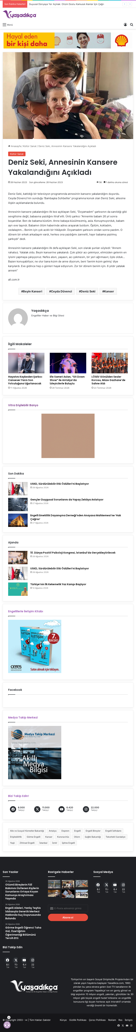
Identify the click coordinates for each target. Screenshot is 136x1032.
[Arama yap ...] (131, 24)
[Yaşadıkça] (19, 14)
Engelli (77, 830)
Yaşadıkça (40, 310)
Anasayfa (15, 146)
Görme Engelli (33, 836)
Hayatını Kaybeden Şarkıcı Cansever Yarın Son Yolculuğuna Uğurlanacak (25, 380)
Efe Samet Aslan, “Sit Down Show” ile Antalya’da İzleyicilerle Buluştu (67, 380)
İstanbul (43, 843)
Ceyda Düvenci (61, 291)
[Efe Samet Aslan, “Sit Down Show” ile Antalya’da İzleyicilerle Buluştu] (68, 363)
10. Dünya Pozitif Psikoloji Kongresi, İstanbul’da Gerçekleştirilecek (72, 552)
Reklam (112, 1020)
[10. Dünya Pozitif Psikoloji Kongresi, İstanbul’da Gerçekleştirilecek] (18, 557)
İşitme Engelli (68, 843)
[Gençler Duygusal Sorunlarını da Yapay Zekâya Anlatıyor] (18, 504)
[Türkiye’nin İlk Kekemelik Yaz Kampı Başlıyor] (18, 589)
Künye (63, 1020)
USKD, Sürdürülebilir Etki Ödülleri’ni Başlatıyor (59, 484)
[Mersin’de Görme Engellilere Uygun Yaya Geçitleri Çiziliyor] (54, 884)
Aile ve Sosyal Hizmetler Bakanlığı (27, 830)
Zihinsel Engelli (27, 843)
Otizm (77, 836)
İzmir (54, 843)
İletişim (128, 1020)
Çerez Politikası (97, 1020)
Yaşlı (12, 843)
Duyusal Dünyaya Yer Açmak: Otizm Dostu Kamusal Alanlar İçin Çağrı (66, 4)
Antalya (52, 830)
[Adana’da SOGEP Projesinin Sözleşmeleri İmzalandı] (68, 884)
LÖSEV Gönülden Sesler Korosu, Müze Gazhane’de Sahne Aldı (108, 380)
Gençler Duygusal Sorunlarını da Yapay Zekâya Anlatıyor (66, 499)
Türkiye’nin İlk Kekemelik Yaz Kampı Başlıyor (58, 584)
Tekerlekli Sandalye (115, 836)
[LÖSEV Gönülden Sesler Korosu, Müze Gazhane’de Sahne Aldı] (110, 363)
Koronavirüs (63, 836)
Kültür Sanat (29, 146)
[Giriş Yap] (125, 24)
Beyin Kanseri (32, 291)
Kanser (109, 291)
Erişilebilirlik (16, 836)
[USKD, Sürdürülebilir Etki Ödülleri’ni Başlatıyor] (18, 488)
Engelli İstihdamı (113, 830)
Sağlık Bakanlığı (93, 836)
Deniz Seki (88, 291)
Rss (120, 1020)
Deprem (65, 830)
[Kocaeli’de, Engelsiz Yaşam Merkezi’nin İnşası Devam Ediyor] (82, 894)
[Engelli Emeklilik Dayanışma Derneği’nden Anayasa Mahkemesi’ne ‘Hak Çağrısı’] (18, 520)
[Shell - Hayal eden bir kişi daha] (68, 40)
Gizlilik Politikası (77, 1020)
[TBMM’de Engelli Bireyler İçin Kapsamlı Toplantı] (54, 893)
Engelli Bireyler (93, 830)
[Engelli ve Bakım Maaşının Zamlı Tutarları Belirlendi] (68, 894)
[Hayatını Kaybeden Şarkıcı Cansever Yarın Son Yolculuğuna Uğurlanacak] (26, 363)
